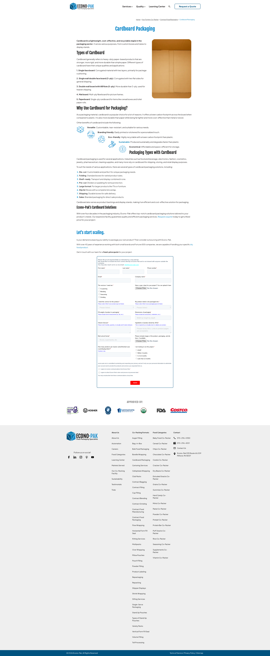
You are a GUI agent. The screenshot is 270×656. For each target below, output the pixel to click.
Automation (116, 443)
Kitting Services (138, 539)
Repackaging (137, 577)
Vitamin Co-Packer (160, 558)
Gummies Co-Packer (161, 490)
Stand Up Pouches (139, 612)
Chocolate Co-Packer (161, 454)
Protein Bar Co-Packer (162, 525)
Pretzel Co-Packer (160, 520)
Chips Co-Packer (160, 449)
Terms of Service (176, 653)
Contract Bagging (139, 482)
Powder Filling (138, 566)
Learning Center (118, 460)
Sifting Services (138, 599)
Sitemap (199, 653)
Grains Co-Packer (160, 484)
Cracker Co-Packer (161, 465)
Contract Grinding (139, 504)
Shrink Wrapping (139, 593)
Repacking (136, 582)
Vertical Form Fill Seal (140, 631)
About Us (115, 438)
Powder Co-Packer (160, 514)
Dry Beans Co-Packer (161, 471)
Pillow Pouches (138, 555)
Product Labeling (139, 572)
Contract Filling (138, 487)
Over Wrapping (138, 550)
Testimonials (117, 484)
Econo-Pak (77, 653)
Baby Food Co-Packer (162, 438)
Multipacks (136, 544)
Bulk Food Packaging (140, 449)
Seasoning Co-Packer (161, 544)
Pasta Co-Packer (159, 509)
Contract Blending (139, 498)
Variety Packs (137, 626)
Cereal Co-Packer (160, 443)
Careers (115, 449)
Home (138, 19)
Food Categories (118, 454)
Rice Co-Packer (159, 539)
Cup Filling (136, 493)
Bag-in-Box (137, 443)
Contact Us (181, 448)
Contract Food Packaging (169, 19)
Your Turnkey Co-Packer (150, 19)
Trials (114, 490)
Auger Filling (137, 438)
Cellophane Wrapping (141, 471)
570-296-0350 (183, 438)
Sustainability (117, 479)
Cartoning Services (140, 465)
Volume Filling (137, 637)
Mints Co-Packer (159, 503)
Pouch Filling (137, 561)
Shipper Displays (139, 588)
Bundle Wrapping (139, 454)
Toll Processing (138, 642)
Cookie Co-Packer (160, 460)
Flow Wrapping (138, 525)
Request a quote (165, 216)
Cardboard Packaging (141, 460)
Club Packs (136, 476)
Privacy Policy (189, 653)
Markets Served (118, 465)
